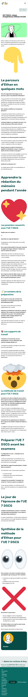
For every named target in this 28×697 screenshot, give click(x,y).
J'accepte (12, 682)
